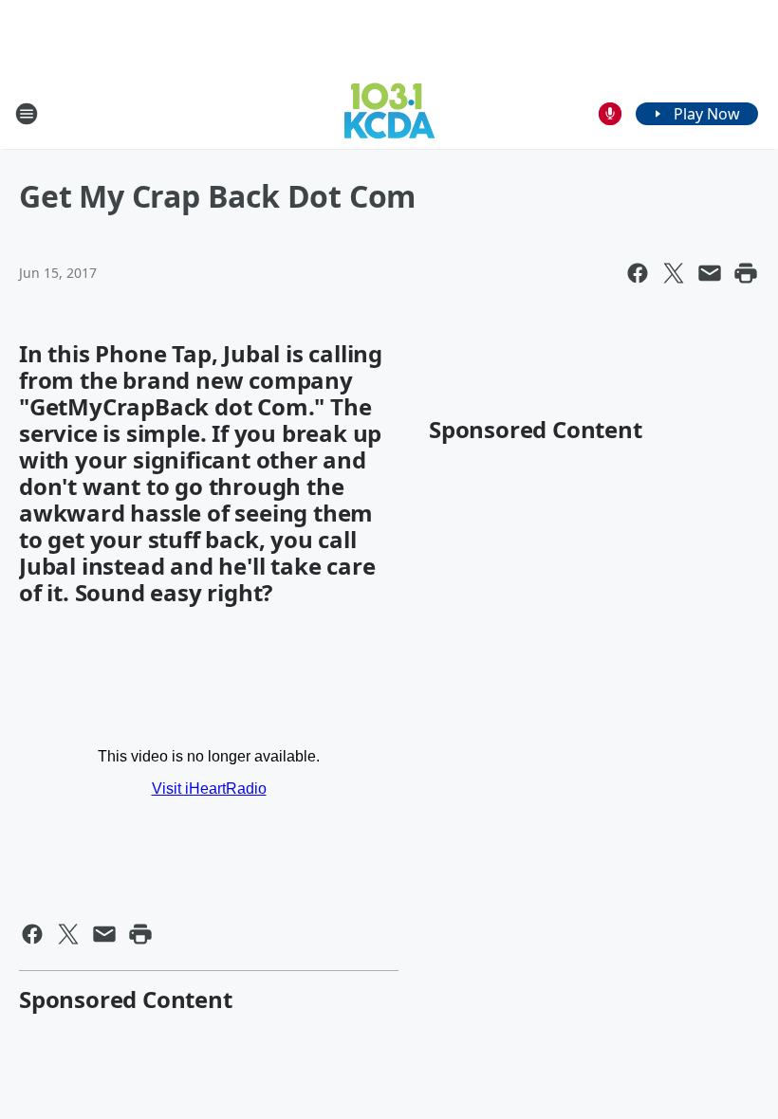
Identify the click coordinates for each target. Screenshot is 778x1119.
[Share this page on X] (673, 273)
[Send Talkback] (610, 113)
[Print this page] (745, 273)
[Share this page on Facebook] (637, 273)
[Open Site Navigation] (26, 113)
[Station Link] (389, 113)
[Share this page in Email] (709, 273)
